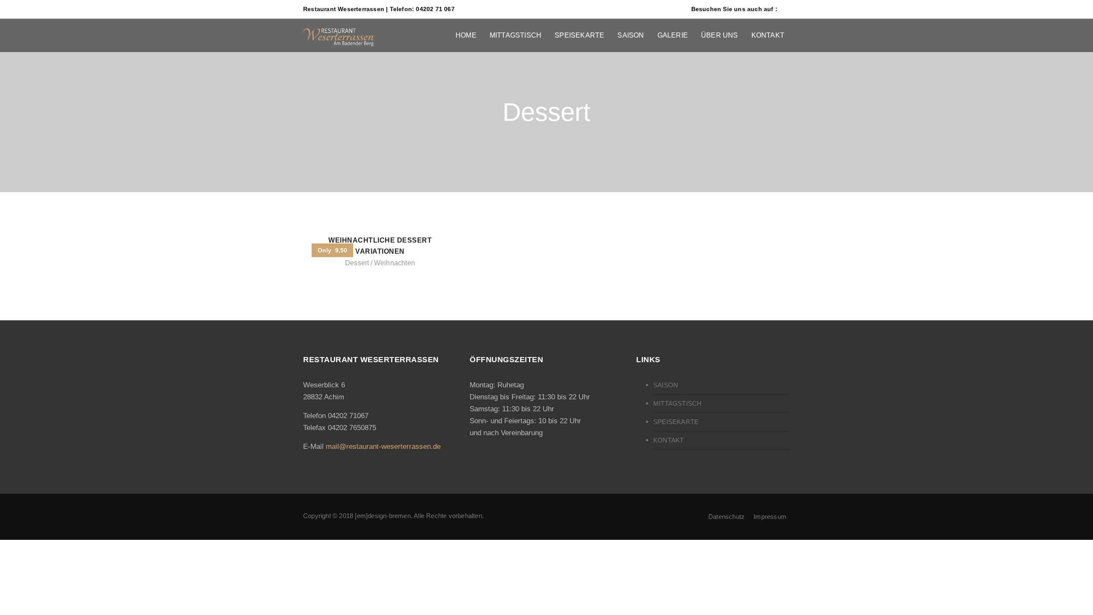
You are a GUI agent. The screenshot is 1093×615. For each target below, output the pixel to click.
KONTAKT (767, 35)
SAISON (630, 35)
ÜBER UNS (719, 35)
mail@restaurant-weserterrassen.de (383, 446)
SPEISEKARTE (579, 35)
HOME (466, 35)
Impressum (770, 516)
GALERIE (673, 35)
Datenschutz (726, 516)
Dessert (357, 262)
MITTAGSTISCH (515, 35)
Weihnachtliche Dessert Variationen (380, 246)
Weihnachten (394, 262)
